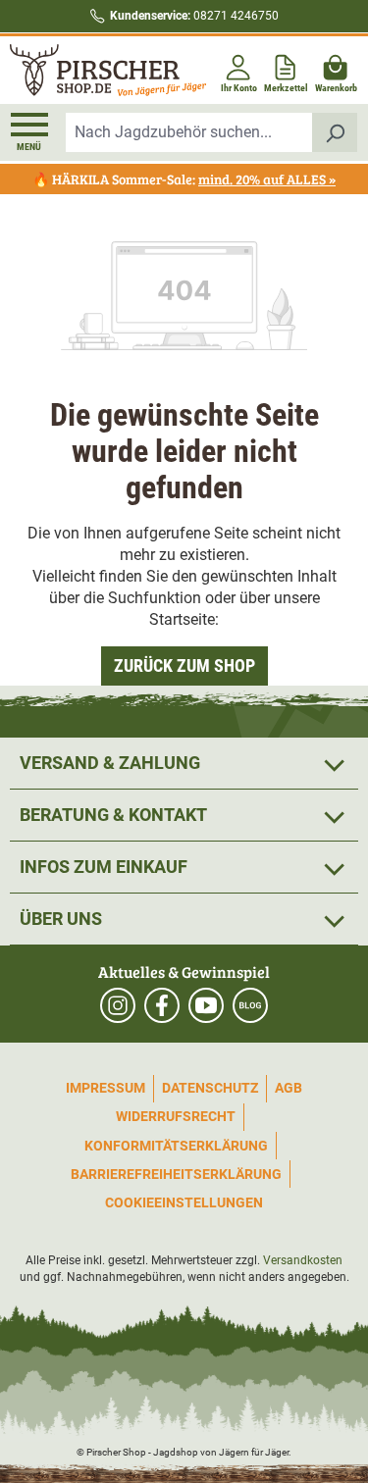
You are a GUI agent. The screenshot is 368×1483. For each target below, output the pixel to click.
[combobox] (189, 132)
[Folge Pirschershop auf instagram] (117, 1005)
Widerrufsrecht (176, 1116)
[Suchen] (335, 132)
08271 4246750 (194, 16)
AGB (288, 1088)
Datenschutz (210, 1088)
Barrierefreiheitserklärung (176, 1174)
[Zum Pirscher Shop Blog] (250, 1005)
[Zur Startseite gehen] (95, 70)
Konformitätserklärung (176, 1145)
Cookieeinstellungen (184, 1202)
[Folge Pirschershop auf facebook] (162, 1005)
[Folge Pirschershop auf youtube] (206, 1005)
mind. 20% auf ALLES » (267, 179)
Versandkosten (302, 1260)
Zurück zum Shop (184, 665)
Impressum (105, 1088)
